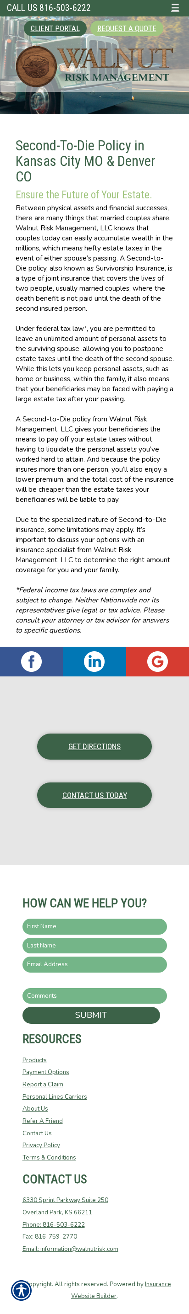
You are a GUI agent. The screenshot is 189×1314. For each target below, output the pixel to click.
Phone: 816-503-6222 (53, 1225)
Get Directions (94, 746)
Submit (91, 1015)
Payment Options (45, 1072)
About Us (35, 1109)
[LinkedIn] (94, 661)
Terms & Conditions (49, 1158)
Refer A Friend (42, 1121)
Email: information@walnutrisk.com (70, 1249)
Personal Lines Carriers (54, 1097)
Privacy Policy (41, 1145)
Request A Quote (126, 28)
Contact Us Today (94, 795)
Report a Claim (42, 1084)
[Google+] (157, 661)
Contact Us (37, 1133)
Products (34, 1060)
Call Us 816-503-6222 (49, 8)
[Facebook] (31, 661)
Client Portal (55, 28)
